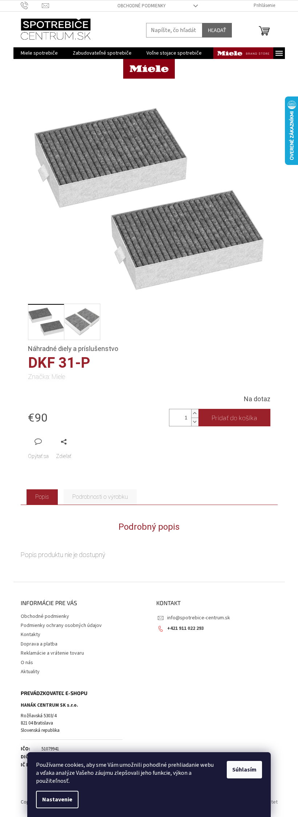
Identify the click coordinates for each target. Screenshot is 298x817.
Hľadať (217, 30)
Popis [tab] (42, 496)
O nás (27, 662)
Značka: (46, 376)
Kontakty (30, 634)
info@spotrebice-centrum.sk (198, 617)
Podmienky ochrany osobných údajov (61, 625)
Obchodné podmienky (141, 6)
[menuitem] (39, 53)
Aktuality (30, 671)
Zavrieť (77, 441)
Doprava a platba (39, 644)
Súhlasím (244, 770)
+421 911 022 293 (185, 628)
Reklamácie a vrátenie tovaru (52, 653)
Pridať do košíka (234, 418)
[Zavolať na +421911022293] (31, 5)
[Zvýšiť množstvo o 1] (194, 413)
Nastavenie (57, 800)
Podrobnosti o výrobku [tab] (100, 496)
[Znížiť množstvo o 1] (194, 422)
